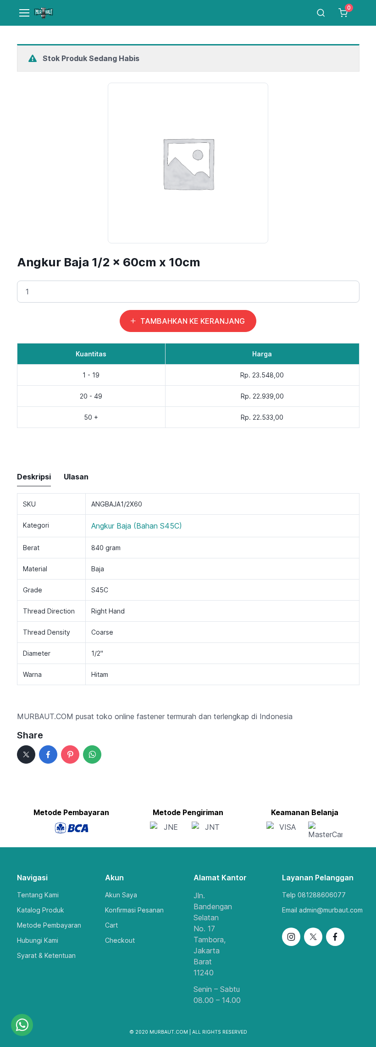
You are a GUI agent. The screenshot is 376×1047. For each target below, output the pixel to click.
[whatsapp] (92, 754)
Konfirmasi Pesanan (134, 910)
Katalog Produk (40, 910)
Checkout (120, 940)
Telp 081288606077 (314, 895)
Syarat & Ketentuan (46, 955)
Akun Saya (121, 895)
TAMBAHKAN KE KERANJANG (192, 321)
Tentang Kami (38, 895)
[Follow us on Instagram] (291, 937)
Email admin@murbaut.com (322, 910)
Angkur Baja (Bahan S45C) (136, 525)
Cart (111, 925)
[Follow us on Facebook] (335, 937)
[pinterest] (70, 754)
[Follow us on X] (313, 937)
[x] (26, 754)
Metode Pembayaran (49, 925)
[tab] (34, 477)
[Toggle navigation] (20, 13)
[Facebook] (48, 754)
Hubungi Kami (37, 940)
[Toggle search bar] (321, 13)
